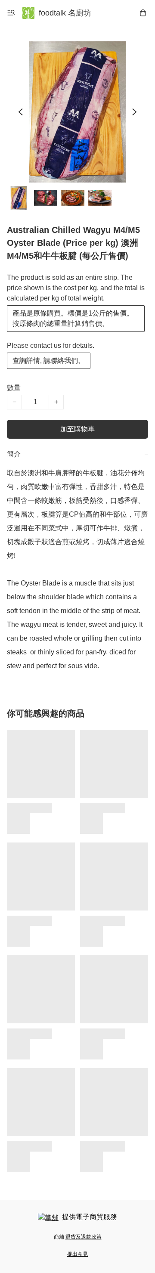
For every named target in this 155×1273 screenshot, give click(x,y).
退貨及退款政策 (83, 1237)
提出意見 (77, 1254)
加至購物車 (77, 429)
